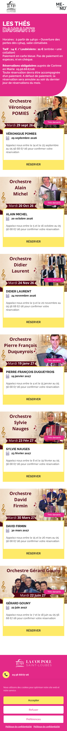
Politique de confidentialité (18, 726)
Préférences (33, 719)
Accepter (33, 700)
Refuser (33, 709)
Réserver (33, 164)
